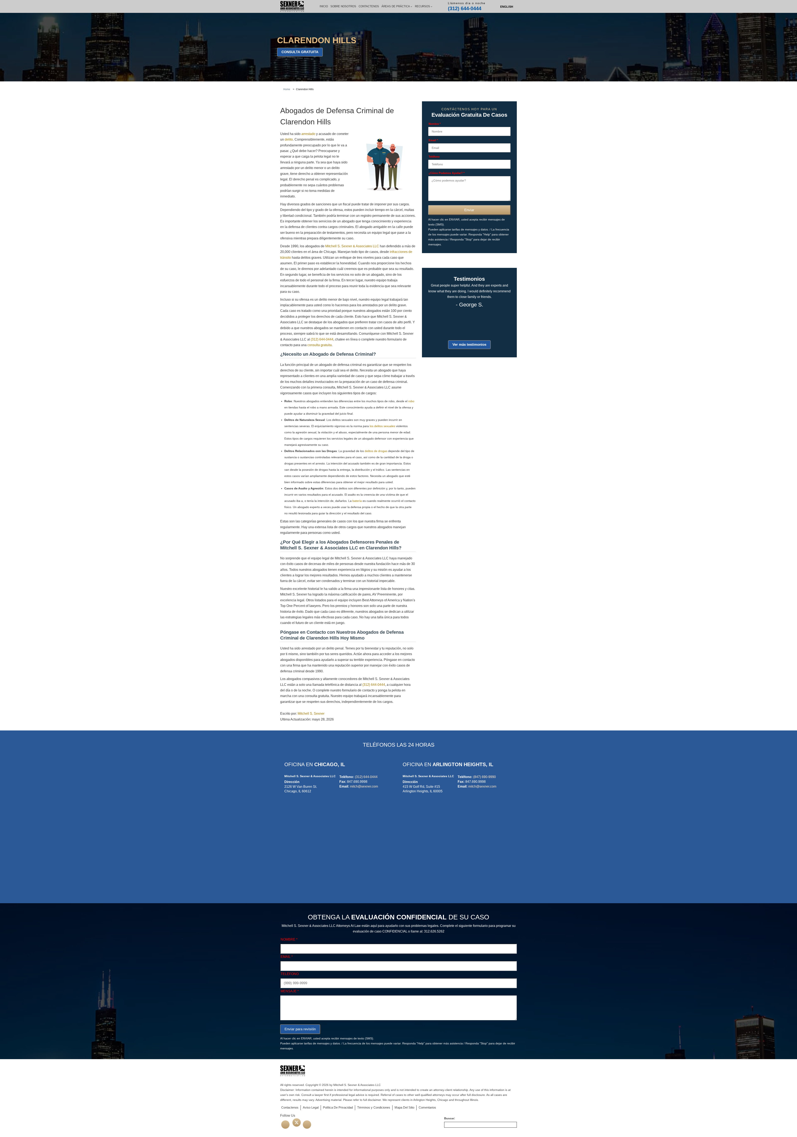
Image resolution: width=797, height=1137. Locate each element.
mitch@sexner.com (364, 786)
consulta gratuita (299, 52)
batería (357, 500)
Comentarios (427, 1107)
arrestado (308, 134)
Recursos (422, 6)
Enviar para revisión (300, 1029)
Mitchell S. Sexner (311, 713)
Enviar (469, 210)
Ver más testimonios (469, 345)
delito (289, 139)
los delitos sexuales (382, 426)
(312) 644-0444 (464, 8)
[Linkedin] (307, 1124)
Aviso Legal (311, 1107)
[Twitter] (296, 1122)
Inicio (324, 6)
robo (411, 401)
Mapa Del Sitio (404, 1107)
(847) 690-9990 (484, 777)
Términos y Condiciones (373, 1107)
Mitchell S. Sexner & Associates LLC (352, 246)
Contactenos (369, 6)
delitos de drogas (376, 451)
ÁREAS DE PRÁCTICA (395, 6)
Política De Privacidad (338, 1107)
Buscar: (449, 1118)
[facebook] (285, 1124)
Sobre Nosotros (343, 6)
